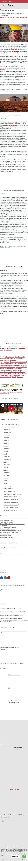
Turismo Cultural (5, 534)
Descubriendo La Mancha (9, 424)
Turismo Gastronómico (7, 537)
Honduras (6, 459)
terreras (11, 375)
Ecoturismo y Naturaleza (7, 529)
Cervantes (24, 365)
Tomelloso (21, 375)
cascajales (17, 365)
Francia (6, 451)
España (6, 448)
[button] (20, 6)
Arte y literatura (9, 357)
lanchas (5, 374)
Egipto (5, 443)
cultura (18, 367)
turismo (2, 377)
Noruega (6, 473)
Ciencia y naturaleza (10, 497)
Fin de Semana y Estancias (8, 527)
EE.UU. (6, 440)
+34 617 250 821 (7, 1)
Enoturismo (3, 526)
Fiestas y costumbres (10, 502)
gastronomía (18, 370)
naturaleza (11, 374)
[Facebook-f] (10, 795)
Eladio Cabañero (5, 369)
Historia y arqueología (10, 507)
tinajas (16, 375)
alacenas (6, 362)
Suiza (5, 481)
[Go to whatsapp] (24, 856)
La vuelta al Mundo (7, 427)
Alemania (6, 430)
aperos (15, 364)
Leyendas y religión (9, 510)
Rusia (5, 478)
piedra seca (23, 374)
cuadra (9, 367)
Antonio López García (20, 362)
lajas (1, 374)
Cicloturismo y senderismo (12, 494)
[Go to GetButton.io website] (24, 859)
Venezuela (6, 486)
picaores (17, 374)
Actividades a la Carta (6, 521)
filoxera (20, 369)
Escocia (6, 446)
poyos (2, 375)
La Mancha (21, 372)
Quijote (6, 375)
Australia (6, 435)
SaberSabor (18, 14)
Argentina (6, 432)
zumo (21, 377)
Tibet (5, 483)
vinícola (14, 377)
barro (7, 365)
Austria (6, 438)
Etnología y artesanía (11, 358)
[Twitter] (18, 1)
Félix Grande (13, 369)
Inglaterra (6, 465)
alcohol (12, 362)
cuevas (13, 367)
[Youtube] (24, 1)
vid (10, 377)
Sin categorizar (12, 360)
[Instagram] (21, 1)
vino (18, 377)
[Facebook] (15, 1)
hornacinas (3, 372)
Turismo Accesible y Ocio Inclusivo (10, 531)
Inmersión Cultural (12, 372)
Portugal (6, 475)
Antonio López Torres (6, 364)
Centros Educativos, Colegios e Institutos (12, 524)
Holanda (6, 457)
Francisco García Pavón (7, 370)
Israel (5, 467)
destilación (23, 367)
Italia (5, 470)
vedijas (7, 377)
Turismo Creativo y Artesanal (9, 532)
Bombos (11, 365)
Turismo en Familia (5, 536)
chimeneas (3, 367)
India (5, 462)
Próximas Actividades (6, 522)
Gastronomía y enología (11, 505)
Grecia (5, 454)
